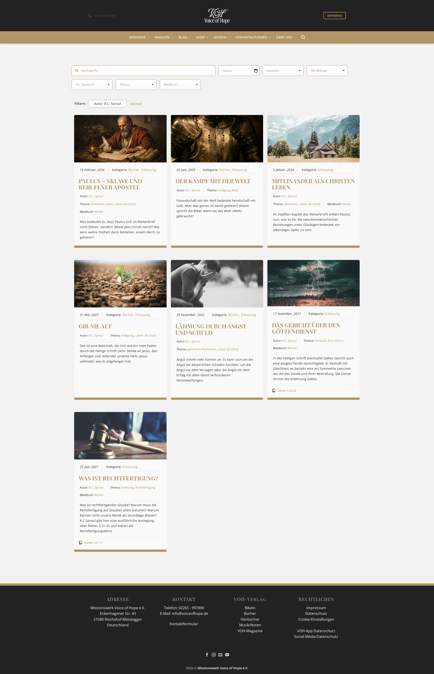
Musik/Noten (250, 625)
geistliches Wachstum (201, 349)
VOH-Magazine (250, 630)
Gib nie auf (95, 326)
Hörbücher (250, 619)
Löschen (136, 104)
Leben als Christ (125, 204)
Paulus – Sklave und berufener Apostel (110, 184)
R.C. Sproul (96, 196)
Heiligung (224, 190)
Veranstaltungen (251, 37)
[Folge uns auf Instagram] (214, 655)
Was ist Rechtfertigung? (118, 478)
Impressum (316, 607)
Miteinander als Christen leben (313, 184)
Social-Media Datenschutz (316, 636)
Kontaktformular (184, 623)
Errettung (127, 487)
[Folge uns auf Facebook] (207, 655)
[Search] (303, 37)
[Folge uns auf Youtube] (227, 655)
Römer (99, 212)
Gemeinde (137, 37)
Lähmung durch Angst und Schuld (210, 329)
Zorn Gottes (336, 341)
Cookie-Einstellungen (316, 619)
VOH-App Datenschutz (316, 630)
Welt (235, 190)
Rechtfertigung (145, 487)
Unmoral (320, 341)
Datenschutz (316, 613)
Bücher (133, 170)
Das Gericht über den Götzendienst (306, 328)
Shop (200, 37)
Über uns (284, 37)
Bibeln (250, 607)
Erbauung (148, 170)
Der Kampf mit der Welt (213, 181)
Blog (183, 37)
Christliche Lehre (101, 204)
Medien (220, 37)
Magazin (162, 37)
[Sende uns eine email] (220, 655)
